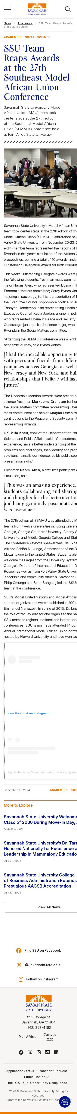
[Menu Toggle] (7, 9)
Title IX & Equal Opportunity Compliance (36, 1083)
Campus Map (50, 1037)
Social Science (37, 37)
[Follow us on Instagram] (39, 1052)
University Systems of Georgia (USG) (47, 1099)
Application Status (20, 1071)
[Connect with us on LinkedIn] (56, 1052)
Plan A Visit (27, 1036)
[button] (65, 1102)
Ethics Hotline (34, 1077)
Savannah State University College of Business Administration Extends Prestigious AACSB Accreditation (40, 880)
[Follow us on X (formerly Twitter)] (30, 1052)
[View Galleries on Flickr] (47, 1052)
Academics (25, 23)
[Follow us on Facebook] (21, 1052)
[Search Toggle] (67, 9)
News (7, 23)
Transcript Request (52, 1071)
